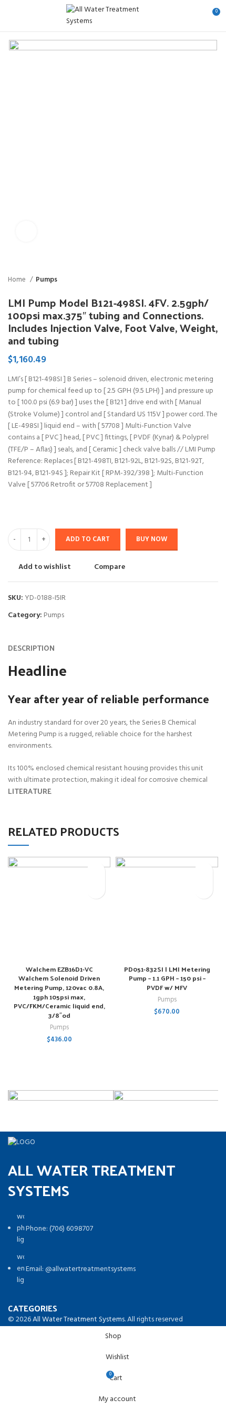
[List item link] (113, 1254)
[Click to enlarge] (26, 231)
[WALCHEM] (61, 1107)
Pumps (46, 279)
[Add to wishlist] (96, 871)
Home (17, 279)
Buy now (151, 539)
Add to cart (88, 539)
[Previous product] (192, 280)
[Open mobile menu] (13, 15)
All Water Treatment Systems (79, 1320)
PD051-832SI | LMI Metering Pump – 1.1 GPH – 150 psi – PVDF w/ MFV (167, 978)
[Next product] (213, 280)
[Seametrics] (166, 1105)
